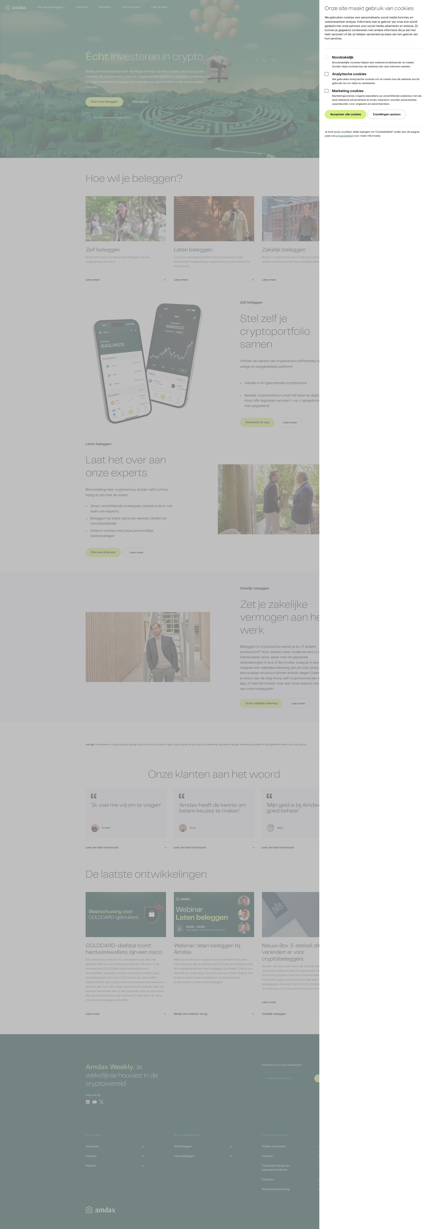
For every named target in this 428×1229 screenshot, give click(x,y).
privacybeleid (344, 136)
